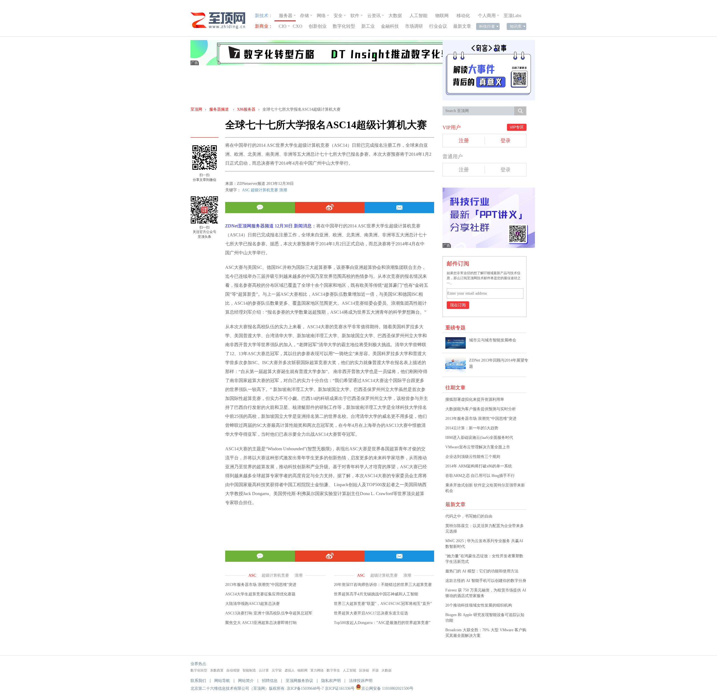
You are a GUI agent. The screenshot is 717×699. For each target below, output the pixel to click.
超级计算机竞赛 (264, 190)
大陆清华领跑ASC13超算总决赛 (252, 604)
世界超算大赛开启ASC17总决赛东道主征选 (371, 613)
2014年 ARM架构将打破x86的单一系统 (478, 466)
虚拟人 (290, 670)
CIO (283, 26)
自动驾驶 (233, 670)
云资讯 (374, 15)
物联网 (442, 15)
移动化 (463, 15)
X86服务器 (246, 109)
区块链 (364, 670)
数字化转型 (344, 26)
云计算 (264, 670)
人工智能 (418, 15)
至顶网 (196, 109)
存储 (304, 15)
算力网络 (317, 670)
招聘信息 (270, 681)
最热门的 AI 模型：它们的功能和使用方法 (481, 571)
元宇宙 (277, 670)
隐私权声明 (331, 681)
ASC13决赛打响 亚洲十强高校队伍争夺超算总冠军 (268, 613)
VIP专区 (517, 127)
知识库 (516, 26)
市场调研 (414, 26)
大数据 (395, 15)
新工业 (368, 26)
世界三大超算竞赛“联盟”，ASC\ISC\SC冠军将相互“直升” (383, 604)
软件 (354, 15)
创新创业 (318, 26)
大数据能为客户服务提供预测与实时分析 (480, 409)
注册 (464, 140)
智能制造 (249, 670)
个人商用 (487, 15)
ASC (246, 190)
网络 (321, 15)
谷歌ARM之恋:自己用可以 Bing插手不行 (480, 476)
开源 (375, 670)
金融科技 (390, 26)
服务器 (285, 15)
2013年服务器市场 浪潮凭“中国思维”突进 (260, 584)
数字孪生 (333, 670)
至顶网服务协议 (299, 681)
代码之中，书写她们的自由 (468, 516)
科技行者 (487, 26)
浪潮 (283, 190)
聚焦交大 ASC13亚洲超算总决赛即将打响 (261, 623)
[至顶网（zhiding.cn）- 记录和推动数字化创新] (220, 20)
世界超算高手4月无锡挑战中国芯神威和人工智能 (376, 594)
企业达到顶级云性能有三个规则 (472, 457)
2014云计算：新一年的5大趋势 (471, 428)
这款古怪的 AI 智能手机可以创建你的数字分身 (485, 581)
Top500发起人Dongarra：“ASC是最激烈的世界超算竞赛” (382, 623)
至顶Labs (512, 15)
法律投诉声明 (361, 681)
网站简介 (246, 681)
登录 (505, 140)
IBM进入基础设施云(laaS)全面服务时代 (479, 437)
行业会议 (438, 26)
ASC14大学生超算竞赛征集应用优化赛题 (260, 594)
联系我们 (198, 681)
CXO (297, 26)
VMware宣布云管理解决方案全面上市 (477, 447)
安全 (338, 15)
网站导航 (222, 681)
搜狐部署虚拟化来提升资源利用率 (474, 399)
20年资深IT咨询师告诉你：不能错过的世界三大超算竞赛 (383, 584)
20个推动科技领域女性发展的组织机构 (478, 605)
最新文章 (462, 26)
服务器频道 (219, 109)
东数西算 (217, 670)
